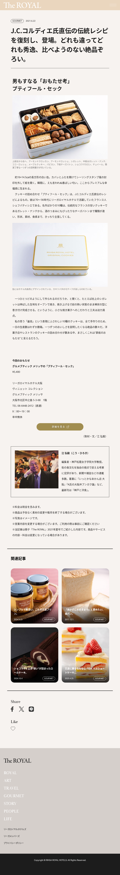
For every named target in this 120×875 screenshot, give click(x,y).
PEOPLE (11, 811)
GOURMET (14, 795)
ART (7, 780)
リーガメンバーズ (12, 836)
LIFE (8, 819)
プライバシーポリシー (14, 843)
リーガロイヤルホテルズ (15, 829)
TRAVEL (11, 788)
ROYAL (10, 772)
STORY (10, 803)
